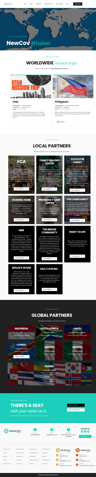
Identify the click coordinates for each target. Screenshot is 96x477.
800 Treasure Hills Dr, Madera (86, 465)
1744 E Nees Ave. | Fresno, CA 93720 (68, 435)
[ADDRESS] (68, 429)
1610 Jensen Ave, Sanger (65, 465)
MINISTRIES (38, 3)
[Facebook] (82, 431)
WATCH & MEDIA (59, 3)
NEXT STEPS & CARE (48, 3)
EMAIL (51, 433)
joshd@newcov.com (84, 461)
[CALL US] (35, 429)
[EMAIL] (51, 429)
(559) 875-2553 (63, 456)
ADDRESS (68, 433)
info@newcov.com (51, 435)
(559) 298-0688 (35, 435)
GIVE (67, 3)
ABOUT (31, 3)
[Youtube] (88, 431)
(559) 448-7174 (83, 456)
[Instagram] (85, 431)
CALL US (35, 433)
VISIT (25, 3)
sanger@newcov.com (65, 461)
